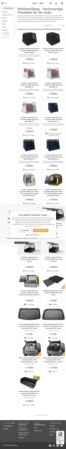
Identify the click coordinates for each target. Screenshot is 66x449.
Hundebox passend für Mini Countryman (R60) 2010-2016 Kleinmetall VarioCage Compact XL (29, 293)
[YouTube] (61, 445)
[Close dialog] (38, 207)
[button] (33, 235)
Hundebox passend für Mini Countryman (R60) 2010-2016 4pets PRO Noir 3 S (29, 157)
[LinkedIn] (58, 445)
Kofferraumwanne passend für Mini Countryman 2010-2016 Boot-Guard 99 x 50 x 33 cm (29, 393)
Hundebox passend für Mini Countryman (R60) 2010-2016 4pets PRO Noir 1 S (53, 119)
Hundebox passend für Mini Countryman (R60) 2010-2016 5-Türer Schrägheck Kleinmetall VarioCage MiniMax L (53, 192)
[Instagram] (54, 445)
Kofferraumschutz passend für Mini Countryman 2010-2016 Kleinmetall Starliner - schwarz (53, 360)
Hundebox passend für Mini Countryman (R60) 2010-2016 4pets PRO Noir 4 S (53, 157)
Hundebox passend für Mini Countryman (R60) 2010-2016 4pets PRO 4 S (29, 119)
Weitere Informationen (35, 226)
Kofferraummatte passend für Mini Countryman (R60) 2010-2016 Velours (53, 293)
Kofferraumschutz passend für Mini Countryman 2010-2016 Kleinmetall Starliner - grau (29, 360)
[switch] (60, 442)
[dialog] (33, 224)
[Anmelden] (56, 3)
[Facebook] (50, 445)
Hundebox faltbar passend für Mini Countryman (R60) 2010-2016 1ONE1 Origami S (53, 50)
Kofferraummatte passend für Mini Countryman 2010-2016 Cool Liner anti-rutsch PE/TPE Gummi (29, 326)
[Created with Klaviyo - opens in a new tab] (21, 243)
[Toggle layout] (63, 25)
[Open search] (51, 3)
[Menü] (63, 432)
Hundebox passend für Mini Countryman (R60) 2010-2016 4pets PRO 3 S (53, 85)
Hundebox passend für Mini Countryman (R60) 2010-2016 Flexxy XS (53, 259)
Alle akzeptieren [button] (40, 230)
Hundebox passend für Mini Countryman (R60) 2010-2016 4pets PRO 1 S (29, 85)
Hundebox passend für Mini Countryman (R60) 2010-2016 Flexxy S (29, 259)
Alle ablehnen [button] (24, 230)
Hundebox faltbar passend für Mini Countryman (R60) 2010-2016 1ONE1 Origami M (29, 50)
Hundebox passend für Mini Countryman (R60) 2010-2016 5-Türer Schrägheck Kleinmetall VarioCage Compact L (29, 192)
